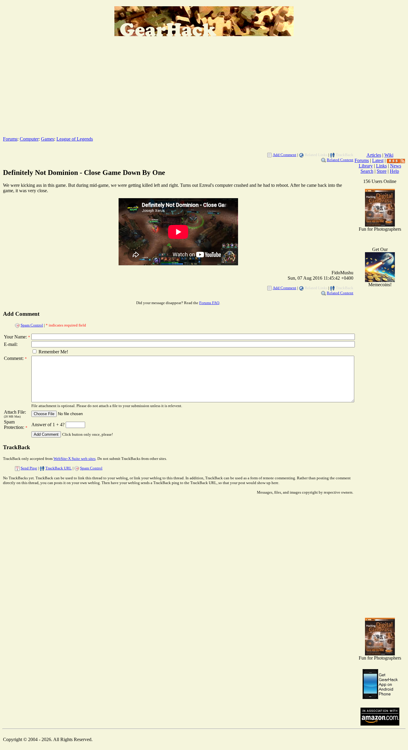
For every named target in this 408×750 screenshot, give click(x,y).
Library (366, 165)
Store (381, 171)
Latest (378, 160)
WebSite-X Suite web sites (74, 458)
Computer (29, 138)
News (395, 165)
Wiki (388, 155)
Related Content (340, 160)
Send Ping (29, 468)
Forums (10, 138)
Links (381, 165)
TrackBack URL (58, 468)
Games (47, 138)
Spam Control (32, 325)
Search (367, 171)
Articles (373, 155)
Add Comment (284, 155)
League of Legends (74, 138)
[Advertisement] (204, 90)
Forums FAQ (209, 303)
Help (394, 171)
